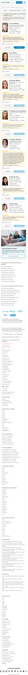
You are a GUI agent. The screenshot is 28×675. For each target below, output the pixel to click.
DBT (3, 599)
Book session (19, 47)
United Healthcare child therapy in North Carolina (10, 297)
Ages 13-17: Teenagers (6, 440)
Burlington (4, 507)
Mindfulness (4, 607)
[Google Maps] (18, 671)
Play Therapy (4, 609)
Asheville (4, 511)
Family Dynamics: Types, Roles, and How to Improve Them (13, 588)
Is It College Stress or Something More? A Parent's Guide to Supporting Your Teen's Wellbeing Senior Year (12, 582)
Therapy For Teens (6, 359)
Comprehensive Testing (14, 10)
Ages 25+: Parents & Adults (8, 444)
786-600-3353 (5, 345)
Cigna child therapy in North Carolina (7, 295)
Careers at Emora (6, 384)
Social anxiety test (6, 655)
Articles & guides (5, 647)
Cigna (3, 527)
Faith (3, 423)
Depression (4, 420)
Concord (4, 504)
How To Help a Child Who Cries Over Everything (12, 543)
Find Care (19, 2)
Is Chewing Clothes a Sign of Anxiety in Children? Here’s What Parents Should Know (12, 558)
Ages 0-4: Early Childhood (7, 435)
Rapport (4, 614)
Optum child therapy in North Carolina (8, 299)
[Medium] (21, 671)
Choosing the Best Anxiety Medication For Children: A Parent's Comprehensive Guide (13, 553)
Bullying (3, 417)
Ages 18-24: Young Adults (7, 442)
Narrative (4, 612)
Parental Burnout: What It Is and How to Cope (12, 590)
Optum (3, 529)
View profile (7, 47)
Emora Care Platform (6, 382)
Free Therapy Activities (7, 381)
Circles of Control (6, 620)
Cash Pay (4, 524)
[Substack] (23, 671)
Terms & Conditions (6, 350)
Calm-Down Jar (5, 632)
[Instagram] (3, 671)
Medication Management (7, 364)
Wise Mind (4, 627)
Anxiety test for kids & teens (8, 651)
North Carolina (5, 472)
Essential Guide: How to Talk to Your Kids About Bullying (12, 567)
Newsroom (4, 353)
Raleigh (3, 491)
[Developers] (26, 671)
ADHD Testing (5, 366)
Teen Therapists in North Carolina (7, 268)
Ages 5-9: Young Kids (6, 437)
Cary (3, 499)
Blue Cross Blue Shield (7, 523)
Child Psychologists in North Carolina (7, 272)
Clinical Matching (5, 369)
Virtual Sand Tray (5, 624)
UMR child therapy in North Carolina (7, 305)
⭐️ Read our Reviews (6, 371)
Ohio (3, 476)
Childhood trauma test (7, 661)
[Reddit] (15, 671)
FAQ (3, 348)
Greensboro (4, 493)
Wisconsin (4, 481)
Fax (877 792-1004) (6, 347)
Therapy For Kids (5, 358)
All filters (5, 10)
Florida (3, 467)
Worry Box (4, 625)
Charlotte (4, 489)
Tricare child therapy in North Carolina (8, 303)
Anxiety (3, 414)
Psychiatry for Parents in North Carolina (8, 281)
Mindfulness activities (6, 645)
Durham (3, 494)
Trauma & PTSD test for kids (8, 660)
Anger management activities (8, 643)
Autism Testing (5, 367)
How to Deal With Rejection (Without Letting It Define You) (13, 576)
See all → (4, 616)
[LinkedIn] (6, 671)
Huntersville (4, 512)
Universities (4, 390)
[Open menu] (24, 2)
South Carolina (5, 482)
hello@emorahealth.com (7, 343)
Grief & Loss (4, 427)
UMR (3, 534)
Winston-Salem (5, 496)
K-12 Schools (5, 388)
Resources (4, 377)
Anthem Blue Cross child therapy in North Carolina (10, 290)
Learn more (4, 253)
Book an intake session (13, 256)
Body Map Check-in (6, 622)
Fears (3, 425)
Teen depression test (6, 658)
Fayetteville (4, 497)
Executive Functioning (6, 422)
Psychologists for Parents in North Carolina (8, 275)
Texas (3, 469)
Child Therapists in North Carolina (7, 266)
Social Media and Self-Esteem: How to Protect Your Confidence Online (13, 555)
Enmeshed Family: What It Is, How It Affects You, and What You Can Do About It (13, 564)
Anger (3, 412)
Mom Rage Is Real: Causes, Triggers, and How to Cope (12, 579)
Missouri (4, 477)
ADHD (3, 410)
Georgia (4, 474)
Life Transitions (5, 428)
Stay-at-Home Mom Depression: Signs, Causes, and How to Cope (13, 585)
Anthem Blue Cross (6, 521)
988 (20, 337)
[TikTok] (12, 671)
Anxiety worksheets (6, 642)
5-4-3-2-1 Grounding (6, 629)
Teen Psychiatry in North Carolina (7, 279)
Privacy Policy (5, 351)
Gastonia (4, 506)
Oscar (3, 531)
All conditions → (5, 430)
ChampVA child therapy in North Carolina (8, 293)
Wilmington (4, 501)
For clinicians (5, 379)
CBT (3, 598)
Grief (3, 604)
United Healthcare (6, 536)
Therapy (4, 398)
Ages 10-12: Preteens (6, 439)
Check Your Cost (5, 374)
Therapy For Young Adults (7, 361)
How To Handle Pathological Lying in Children (11, 547)
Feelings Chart (5, 630)
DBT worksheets (5, 640)
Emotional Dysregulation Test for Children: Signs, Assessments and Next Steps (12, 570)
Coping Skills (5, 419)
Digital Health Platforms (7, 393)
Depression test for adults (7, 656)
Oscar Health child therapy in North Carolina (9, 301)
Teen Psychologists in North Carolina (10, 456)
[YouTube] (9, 671)
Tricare (3, 532)
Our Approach (5, 376)
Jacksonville (4, 509)
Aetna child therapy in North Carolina (7, 288)
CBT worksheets (5, 638)
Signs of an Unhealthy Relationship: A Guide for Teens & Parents (13, 545)
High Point (4, 502)
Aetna (3, 519)
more (4, 192)
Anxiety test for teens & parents (8, 653)
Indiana (3, 484)
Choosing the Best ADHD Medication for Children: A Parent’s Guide (13, 561)
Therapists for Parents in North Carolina (8, 270)
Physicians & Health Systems (8, 392)
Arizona (3, 479)
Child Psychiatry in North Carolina (7, 277)
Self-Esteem (4, 606)
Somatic (4, 611)
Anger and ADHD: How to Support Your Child (11, 541)
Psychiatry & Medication (7, 402)
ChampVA (4, 526)
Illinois (3, 471)
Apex (3, 514)
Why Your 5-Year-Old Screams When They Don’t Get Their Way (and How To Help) (13, 550)
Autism (3, 415)
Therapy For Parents (6, 363)
